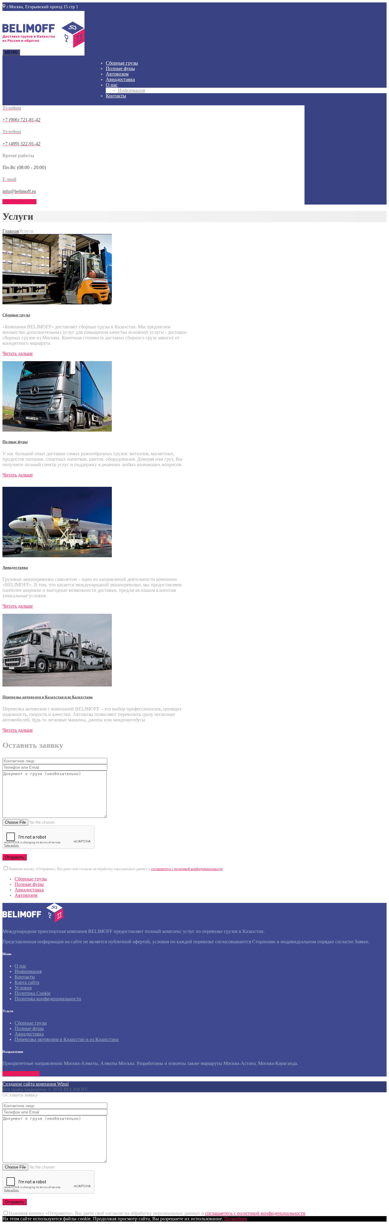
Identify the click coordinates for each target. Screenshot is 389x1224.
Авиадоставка (120, 79)
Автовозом (117, 73)
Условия (23, 987)
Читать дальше (17, 353)
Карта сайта (27, 982)
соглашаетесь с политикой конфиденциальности (186, 869)
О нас (112, 84)
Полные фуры (120, 68)
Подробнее (235, 1218)
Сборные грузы (122, 63)
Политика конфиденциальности (48, 998)
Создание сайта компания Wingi (35, 1084)
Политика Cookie (32, 993)
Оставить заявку (19, 201)
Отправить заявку (21, 1073)
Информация (131, 90)
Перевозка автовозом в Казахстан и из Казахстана (47, 697)
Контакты (116, 95)
